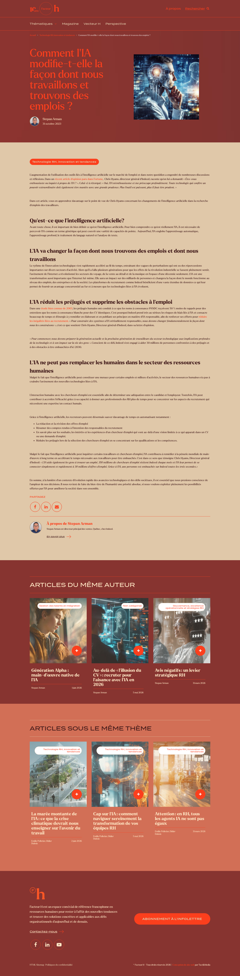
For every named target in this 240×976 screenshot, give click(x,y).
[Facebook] (35, 507)
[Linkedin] (46, 507)
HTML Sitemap (37, 965)
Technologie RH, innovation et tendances (64, 161)
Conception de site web (183, 965)
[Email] (57, 507)
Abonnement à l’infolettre (172, 919)
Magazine (70, 23)
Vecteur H (92, 23)
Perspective (115, 23)
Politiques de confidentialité (58, 965)
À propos (173, 9)
